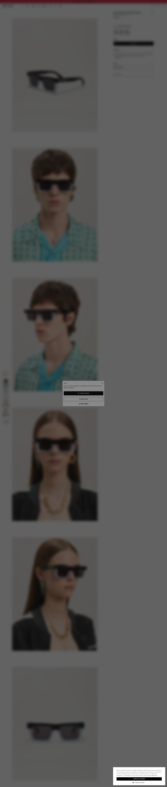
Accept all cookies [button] (139, 779)
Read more (154, 775)
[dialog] (139, 776)
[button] (139, 783)
